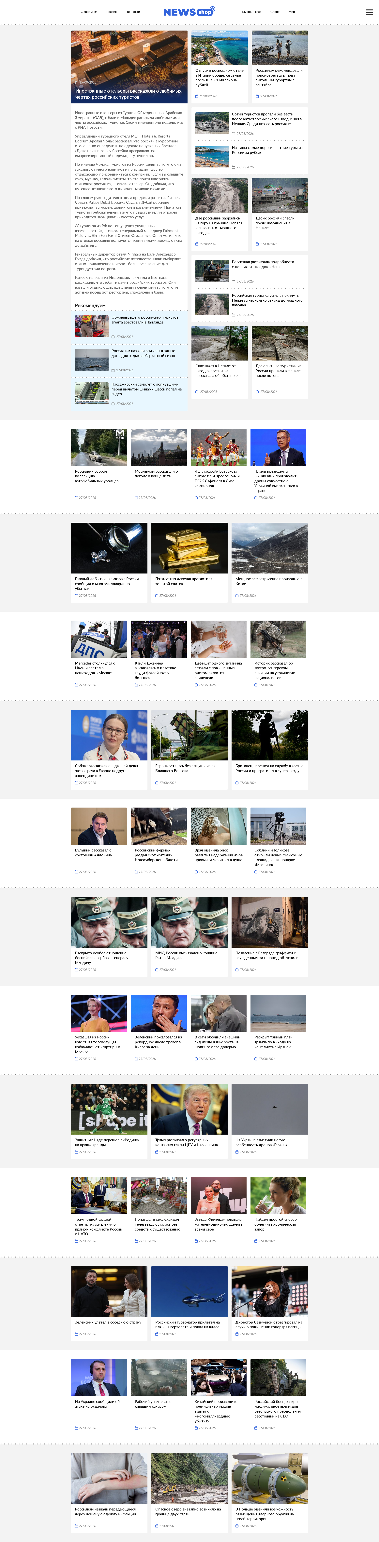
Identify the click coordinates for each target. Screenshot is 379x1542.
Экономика (89, 11)
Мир (291, 11)
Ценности (133, 11)
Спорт (275, 11)
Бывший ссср (252, 11)
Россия (111, 11)
